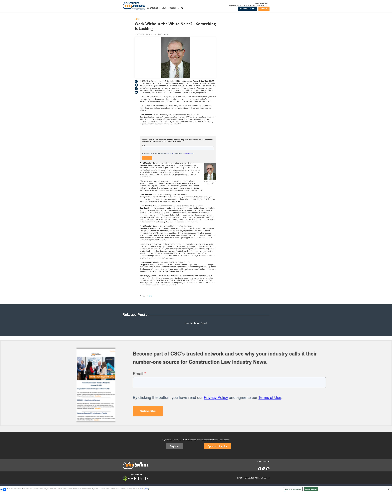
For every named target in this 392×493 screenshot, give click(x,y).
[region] (196, 489)
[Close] (388, 489)
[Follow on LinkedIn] (268, 468)
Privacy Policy (144, 489)
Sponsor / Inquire (217, 446)
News (137, 19)
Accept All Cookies (311, 489)
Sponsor (264, 9)
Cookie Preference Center (293, 489)
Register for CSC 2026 (248, 9)
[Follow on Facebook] (259, 468)
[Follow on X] (263, 468)
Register (174, 446)
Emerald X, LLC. (248, 478)
